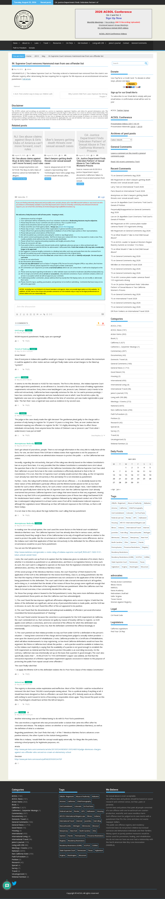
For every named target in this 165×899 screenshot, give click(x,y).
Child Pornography (136, 508)
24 (138, 478)
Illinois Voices (116, 584)
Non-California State (19, 179)
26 (150, 478)
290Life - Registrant (118, 503)
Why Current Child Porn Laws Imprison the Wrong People (87, 95)
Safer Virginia (116, 596)
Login (102, 197)
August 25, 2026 (19, 155)
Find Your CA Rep (118, 631)
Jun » (118, 489)
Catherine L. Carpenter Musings (124, 347)
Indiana (121, 528)
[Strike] (27, 314)
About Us (26, 43)
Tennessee (133, 562)
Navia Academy (117, 590)
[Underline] (24, 314)
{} (47, 314)
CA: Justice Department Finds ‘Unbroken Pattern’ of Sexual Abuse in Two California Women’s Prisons (92, 142)
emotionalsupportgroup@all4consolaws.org (59, 207)
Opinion (133, 542)
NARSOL (114, 587)
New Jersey (134, 537)
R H (29, 155)
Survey (113, 431)
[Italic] (20, 314)
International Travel (119, 389)
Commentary (116, 351)
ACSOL (113, 325)
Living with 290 (98, 43)
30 (132, 482)
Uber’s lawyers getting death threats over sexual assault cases (60, 143)
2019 (139, 126)
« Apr (113, 489)
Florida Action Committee (121, 582)
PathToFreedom (118, 414)
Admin (29, 69)
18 (144, 475)
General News (117, 368)
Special (113, 427)
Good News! (116, 372)
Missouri (125, 537)
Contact (126, 43)
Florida (128, 518)
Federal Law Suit (117, 518)
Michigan (147, 532)
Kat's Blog (124, 532)
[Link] (44, 314)
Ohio (126, 542)
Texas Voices (116, 599)
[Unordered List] (34, 314)
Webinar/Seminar (118, 443)
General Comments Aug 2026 (128, 175)
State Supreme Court (119, 562)
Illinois (113, 528)
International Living (118, 384)
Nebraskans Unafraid (119, 593)
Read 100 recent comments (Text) (125, 161)
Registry (145, 547)
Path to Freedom (19, 48)
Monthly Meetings (95, 22)
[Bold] (17, 314)
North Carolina (116, 542)
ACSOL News (116, 330)
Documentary (116, 355)
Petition (114, 418)
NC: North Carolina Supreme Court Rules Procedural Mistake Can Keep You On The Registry (93, 2)
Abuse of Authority (134, 503)
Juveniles (114, 532)
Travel (45, 43)
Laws (36, 43)
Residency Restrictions (119, 552)
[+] (50, 314)
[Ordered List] (30, 314)
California (80, 184)
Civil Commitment (117, 513)
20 (114, 478)
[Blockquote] (37, 314)
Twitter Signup (123, 110)
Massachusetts (135, 532)
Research (115, 422)
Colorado (129, 513)
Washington (134, 567)
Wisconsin (144, 567)
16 (132, 475)
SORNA (146, 557)
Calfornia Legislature (119, 628)
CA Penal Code (117, 615)
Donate (32, 48)
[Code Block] (41, 314)
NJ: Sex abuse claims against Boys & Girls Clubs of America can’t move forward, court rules (28, 143)
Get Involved (83, 43)
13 (114, 475)
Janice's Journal (115, 43)
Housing (114, 376)
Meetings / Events (118, 401)
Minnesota (115, 537)
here (128, 81)
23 (132, 478)
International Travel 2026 (133, 187)
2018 (133, 126)
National (17, 86)
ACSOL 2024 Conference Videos (113, 33)
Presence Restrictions (132, 547)
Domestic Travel (118, 359)
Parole (141, 542)
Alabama (147, 503)
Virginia (124, 567)
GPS (134, 518)
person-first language (66, 227)
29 (126, 482)
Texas (142, 562)
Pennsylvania (116, 547)
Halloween (143, 518)
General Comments (139, 43)
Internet (146, 528)
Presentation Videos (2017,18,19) (125, 123)
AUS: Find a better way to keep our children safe (33, 94)
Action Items (116, 334)
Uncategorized (117, 439)
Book (113, 338)
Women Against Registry (121, 602)
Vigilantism (115, 567)
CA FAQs (69, 43)
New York (144, 537)
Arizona (114, 508)
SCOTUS (139, 557)
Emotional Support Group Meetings (113, 25)
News (15, 43)
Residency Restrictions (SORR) (122, 557)
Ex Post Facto (140, 513)
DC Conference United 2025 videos (113, 28)
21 (120, 478)
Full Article (26, 79)
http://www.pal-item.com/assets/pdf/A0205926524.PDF (38, 759)
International (116, 380)
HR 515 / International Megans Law (132, 523)
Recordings (110, 22)
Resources (57, 43)
